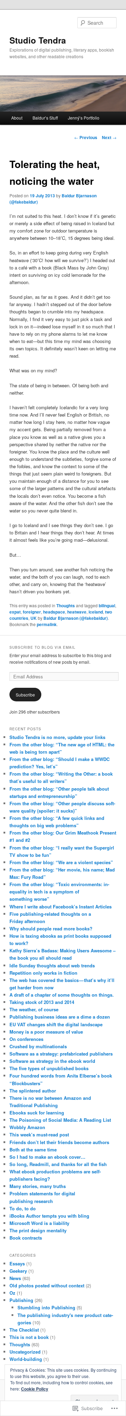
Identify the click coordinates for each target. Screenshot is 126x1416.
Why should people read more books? (50, 928)
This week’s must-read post (39, 1134)
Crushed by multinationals (38, 1046)
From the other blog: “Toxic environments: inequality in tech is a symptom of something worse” (59, 891)
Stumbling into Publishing (46, 1307)
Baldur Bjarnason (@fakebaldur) (75, 618)
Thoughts (65, 605)
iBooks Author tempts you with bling (49, 1215)
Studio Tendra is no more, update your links (57, 737)
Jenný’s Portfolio (83, 118)
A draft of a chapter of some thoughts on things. (61, 994)
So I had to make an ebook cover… (47, 1157)
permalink (47, 624)
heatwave (76, 612)
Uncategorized (25, 1351)
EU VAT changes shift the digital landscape (56, 1024)
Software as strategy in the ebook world (52, 1061)
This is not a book (29, 1337)
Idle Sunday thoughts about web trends (52, 965)
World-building (25, 1359)
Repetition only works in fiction (43, 972)
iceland (96, 612)
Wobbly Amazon (27, 1127)
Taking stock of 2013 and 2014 (41, 1002)
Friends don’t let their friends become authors (59, 1142)
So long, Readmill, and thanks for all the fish (58, 1164)
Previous (85, 137)
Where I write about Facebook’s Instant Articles (60, 906)
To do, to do (22, 1208)
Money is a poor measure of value (46, 1031)
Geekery (18, 1270)
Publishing (21, 1300)
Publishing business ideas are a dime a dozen (59, 1016)
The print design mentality (37, 1230)
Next (109, 137)
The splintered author (32, 1090)
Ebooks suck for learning (36, 1112)
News (15, 1278)
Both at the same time (33, 1149)
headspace (54, 612)
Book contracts (25, 1237)
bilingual (107, 605)
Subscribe (25, 695)
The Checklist (24, 1329)
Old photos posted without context (46, 1285)
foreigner (32, 612)
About (16, 118)
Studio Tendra (37, 40)
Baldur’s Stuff (45, 118)
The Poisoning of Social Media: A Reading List (60, 1120)
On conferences (26, 1039)
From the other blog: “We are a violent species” (61, 862)
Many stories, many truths (37, 1186)
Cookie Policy (34, 1389)
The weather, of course (33, 1009)
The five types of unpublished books (49, 1068)
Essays (17, 1263)
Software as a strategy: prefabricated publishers (61, 1053)
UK (33, 618)
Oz (12, 1292)
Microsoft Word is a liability (39, 1223)
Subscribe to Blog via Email (42, 647)
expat (15, 612)
